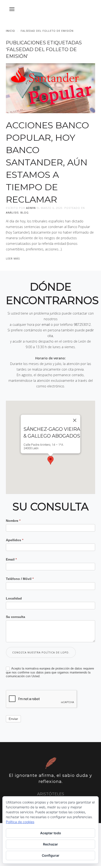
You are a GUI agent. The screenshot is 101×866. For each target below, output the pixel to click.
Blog (24, 212)
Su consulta (15, 617)
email (46, 324)
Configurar (50, 855)
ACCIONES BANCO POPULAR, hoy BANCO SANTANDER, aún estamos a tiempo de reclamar (47, 162)
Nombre (13, 520)
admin (31, 208)
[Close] (74, 420)
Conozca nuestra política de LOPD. (41, 652)
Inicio (10, 30)
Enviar (13, 719)
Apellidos (14, 540)
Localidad (14, 598)
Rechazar (50, 844)
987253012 (82, 324)
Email (11, 559)
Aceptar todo (50, 833)
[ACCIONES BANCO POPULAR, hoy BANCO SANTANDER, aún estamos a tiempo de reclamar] (50, 88)
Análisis (12, 212)
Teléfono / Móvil (20, 579)
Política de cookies (20, 822)
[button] (50, 460)
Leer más (13, 258)
